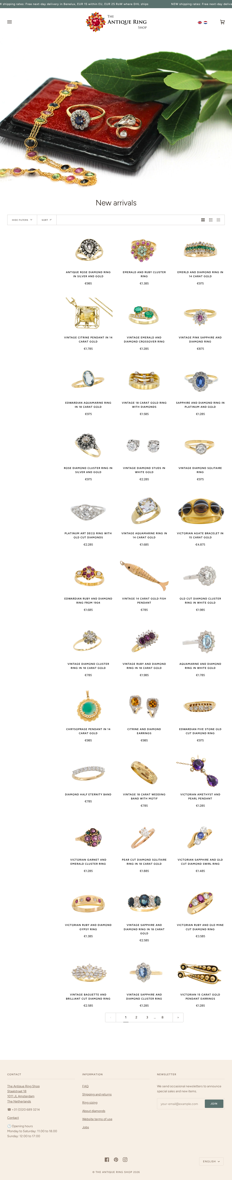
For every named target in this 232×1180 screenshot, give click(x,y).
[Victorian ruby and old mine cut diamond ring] (200, 902)
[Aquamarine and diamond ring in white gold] (200, 641)
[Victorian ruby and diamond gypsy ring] (88, 902)
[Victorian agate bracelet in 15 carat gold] (200, 510)
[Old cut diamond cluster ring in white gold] (200, 576)
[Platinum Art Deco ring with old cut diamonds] (88, 510)
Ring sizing (89, 1102)
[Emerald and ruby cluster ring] (144, 249)
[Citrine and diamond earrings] (144, 706)
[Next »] (178, 1017)
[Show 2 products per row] (203, 220)
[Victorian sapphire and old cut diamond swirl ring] (200, 837)
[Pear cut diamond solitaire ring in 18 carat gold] (144, 837)
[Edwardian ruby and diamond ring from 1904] (88, 576)
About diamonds (93, 1111)
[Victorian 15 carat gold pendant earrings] (200, 972)
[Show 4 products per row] (220, 220)
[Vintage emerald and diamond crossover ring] (144, 315)
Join (214, 1103)
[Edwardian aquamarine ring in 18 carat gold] (88, 380)
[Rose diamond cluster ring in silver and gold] (88, 445)
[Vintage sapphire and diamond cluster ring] (144, 972)
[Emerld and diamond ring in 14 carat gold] (200, 249)
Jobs (85, 1127)
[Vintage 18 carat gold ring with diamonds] (144, 380)
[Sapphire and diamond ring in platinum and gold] (200, 380)
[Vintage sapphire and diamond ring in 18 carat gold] (144, 902)
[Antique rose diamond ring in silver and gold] (88, 249)
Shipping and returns (97, 1094)
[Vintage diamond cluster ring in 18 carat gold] (88, 641)
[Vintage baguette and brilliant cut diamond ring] (88, 972)
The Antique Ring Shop (114, 1172)
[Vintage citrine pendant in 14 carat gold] (88, 315)
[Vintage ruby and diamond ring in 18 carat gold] (144, 641)
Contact (13, 1117)
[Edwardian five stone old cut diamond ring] (200, 706)
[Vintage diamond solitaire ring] (200, 445)
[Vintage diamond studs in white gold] (144, 445)
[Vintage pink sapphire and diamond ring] (200, 315)
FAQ (85, 1086)
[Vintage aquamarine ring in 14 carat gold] (144, 510)
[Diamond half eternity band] (88, 772)
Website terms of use (97, 1119)
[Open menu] (14, 22)
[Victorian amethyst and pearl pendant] (200, 772)
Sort (45, 220)
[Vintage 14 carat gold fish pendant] (144, 576)
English (210, 1161)
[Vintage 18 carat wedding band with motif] (144, 772)
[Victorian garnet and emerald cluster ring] (88, 837)
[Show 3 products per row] (211, 220)
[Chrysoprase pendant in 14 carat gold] (88, 706)
